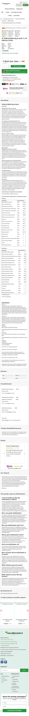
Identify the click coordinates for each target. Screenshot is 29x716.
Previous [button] (1, 610)
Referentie (4, 46)
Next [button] (28, 610)
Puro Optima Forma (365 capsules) (7, 620)
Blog (3, 681)
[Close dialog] (26, 695)
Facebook (2, 662)
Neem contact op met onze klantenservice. (9, 641)
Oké (25, 670)
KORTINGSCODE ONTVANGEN (14, 710)
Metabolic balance (5, 676)
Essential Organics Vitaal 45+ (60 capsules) (21, 620)
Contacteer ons (15, 691)
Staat (3, 47)
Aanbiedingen (4, 679)
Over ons (3, 678)
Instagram (5, 662)
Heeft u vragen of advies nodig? (7, 639)
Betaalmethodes (15, 681)
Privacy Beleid (15, 679)
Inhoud (3, 44)
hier (17, 434)
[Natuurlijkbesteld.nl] (6, 3)
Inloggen (14, 689)
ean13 (3, 48)
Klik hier (10, 420)
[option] (7, 612)
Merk (3, 43)
